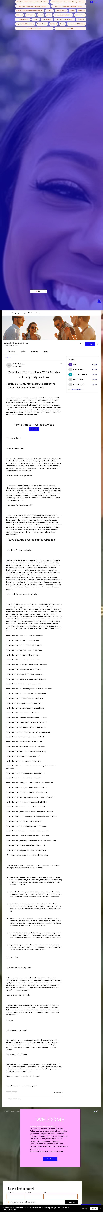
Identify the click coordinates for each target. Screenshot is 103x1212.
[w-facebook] (94, 1112)
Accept (94, 1209)
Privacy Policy (12, 1209)
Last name (28, 1192)
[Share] (61, 364)
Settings (85, 1209)
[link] (11, 351)
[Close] (100, 1208)
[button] (99, 301)
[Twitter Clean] (97, 1111)
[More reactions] (14, 1092)
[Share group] (97, 344)
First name (10, 1192)
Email (45, 1192)
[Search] (80, 344)
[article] (34, 733)
